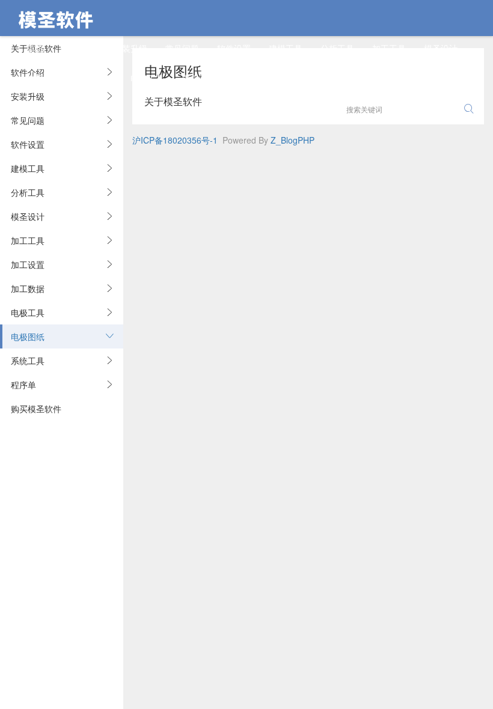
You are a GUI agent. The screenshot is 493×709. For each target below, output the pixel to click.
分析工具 (337, 48)
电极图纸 (199, 78)
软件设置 (234, 48)
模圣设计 (441, 48)
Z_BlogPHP (292, 140)
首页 (35, 48)
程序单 (298, 78)
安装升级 (130, 48)
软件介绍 (79, 48)
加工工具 (389, 48)
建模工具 (285, 48)
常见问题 (182, 48)
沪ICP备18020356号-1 (175, 140)
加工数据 (95, 78)
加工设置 (44, 78)
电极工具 (147, 78)
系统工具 (251, 78)
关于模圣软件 (173, 101)
